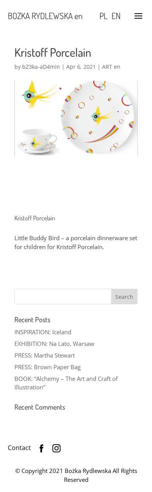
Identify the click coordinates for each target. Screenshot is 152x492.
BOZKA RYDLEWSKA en (45, 15)
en (115, 15)
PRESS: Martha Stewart (44, 355)
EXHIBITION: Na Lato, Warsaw (54, 343)
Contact (19, 447)
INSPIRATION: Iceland (42, 332)
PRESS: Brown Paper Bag (47, 367)
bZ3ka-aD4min (41, 66)
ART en (111, 66)
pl (103, 15)
